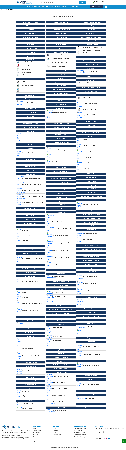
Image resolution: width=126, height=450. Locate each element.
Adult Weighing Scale (80, 428)
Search (82, 2)
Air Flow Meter (78, 430)
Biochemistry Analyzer (80, 435)
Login (55, 428)
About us (57, 6)
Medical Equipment (37, 6)
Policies (35, 441)
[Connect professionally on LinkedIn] (109, 438)
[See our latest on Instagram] (107, 438)
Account (56, 430)
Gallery (35, 437)
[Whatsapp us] (124, 441)
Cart (106, 6)
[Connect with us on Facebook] (104, 438)
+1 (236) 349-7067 (99, 3)
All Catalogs (49, 6)
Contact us (65, 6)
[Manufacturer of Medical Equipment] (11, 427)
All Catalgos (36, 432)
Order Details (57, 435)
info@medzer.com (99, 1)
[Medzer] (24, 2)
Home (28, 6)
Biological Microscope (80, 437)
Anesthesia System (79, 432)
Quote (96, 6)
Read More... (77, 439)
